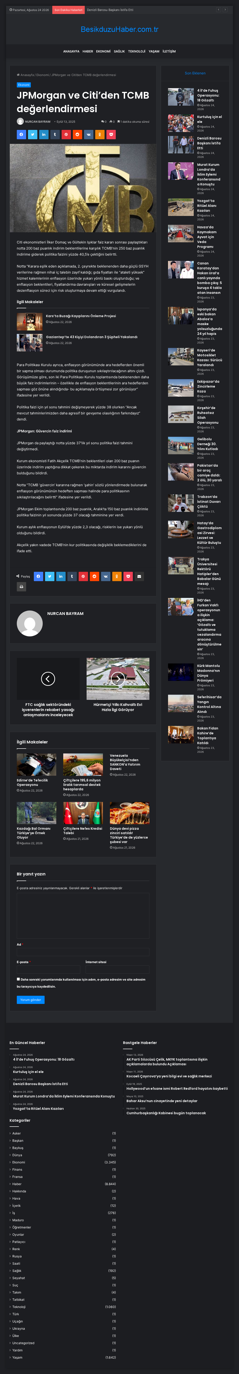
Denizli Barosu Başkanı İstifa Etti (209, 143)
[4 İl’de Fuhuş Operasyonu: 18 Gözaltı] (181, 97)
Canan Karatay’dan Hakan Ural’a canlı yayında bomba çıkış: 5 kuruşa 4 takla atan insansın (209, 278)
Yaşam (154, 51)
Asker (16, 1133)
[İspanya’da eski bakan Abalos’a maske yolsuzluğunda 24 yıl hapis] (181, 315)
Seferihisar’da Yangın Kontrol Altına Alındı (209, 704)
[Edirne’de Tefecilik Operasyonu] (36, 764)
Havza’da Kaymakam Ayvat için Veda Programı (207, 237)
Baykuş (17, 1148)
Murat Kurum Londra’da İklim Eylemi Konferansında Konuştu (130, 10)
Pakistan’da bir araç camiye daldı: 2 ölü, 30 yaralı (209, 472)
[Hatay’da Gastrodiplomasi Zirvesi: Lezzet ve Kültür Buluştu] (181, 529)
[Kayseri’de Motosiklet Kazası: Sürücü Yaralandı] (181, 356)
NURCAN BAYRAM (37, 121)
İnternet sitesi (96, 962)
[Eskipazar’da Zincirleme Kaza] (181, 388)
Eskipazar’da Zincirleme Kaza (208, 386)
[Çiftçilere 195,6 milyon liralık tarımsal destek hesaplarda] (83, 764)
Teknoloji (136, 51)
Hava (16, 1198)
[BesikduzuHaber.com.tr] (119, 29)
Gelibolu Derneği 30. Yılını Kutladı (207, 444)
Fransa (17, 1177)
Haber (88, 51)
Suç (15, 1285)
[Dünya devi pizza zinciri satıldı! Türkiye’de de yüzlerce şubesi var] (130, 813)
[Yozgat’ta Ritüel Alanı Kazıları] (181, 207)
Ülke (15, 1336)
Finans (17, 1169)
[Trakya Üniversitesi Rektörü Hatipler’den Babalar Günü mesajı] (181, 565)
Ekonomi (103, 51)
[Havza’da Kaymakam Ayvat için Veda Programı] (181, 233)
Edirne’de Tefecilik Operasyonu (32, 782)
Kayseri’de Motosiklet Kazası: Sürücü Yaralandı (209, 357)
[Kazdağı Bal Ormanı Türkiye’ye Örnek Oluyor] (36, 813)
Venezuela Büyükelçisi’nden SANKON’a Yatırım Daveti (125, 762)
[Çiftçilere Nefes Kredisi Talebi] (83, 813)
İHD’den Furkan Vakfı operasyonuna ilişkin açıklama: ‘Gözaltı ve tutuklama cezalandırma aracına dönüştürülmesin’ (209, 625)
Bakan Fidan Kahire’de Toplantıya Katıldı (207, 735)
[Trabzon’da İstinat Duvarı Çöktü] (181, 503)
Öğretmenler (21, 1227)
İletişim (169, 51)
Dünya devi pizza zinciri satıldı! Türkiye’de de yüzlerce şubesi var (129, 835)
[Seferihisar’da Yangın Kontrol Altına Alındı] (181, 703)
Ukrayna (18, 1328)
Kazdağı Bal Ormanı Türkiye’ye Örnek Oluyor (33, 833)
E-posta (24, 962)
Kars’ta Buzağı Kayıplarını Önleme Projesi (81, 316)
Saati (16, 1263)
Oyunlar (18, 1234)
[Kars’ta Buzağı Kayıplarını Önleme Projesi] (29, 321)
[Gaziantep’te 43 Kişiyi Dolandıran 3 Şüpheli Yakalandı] (29, 342)
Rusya (17, 1256)
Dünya (17, 1155)
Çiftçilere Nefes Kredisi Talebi (82, 830)
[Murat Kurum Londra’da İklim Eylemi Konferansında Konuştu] (181, 171)
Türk (15, 1314)
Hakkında (19, 1191)
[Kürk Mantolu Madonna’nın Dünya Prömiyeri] (181, 672)
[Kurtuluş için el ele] (181, 123)
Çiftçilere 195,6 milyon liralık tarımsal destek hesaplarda (82, 784)
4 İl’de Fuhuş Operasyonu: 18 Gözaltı (208, 95)
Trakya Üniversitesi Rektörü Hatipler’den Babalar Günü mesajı (209, 571)
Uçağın (17, 1321)
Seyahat (18, 1278)
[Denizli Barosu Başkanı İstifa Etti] (181, 144)
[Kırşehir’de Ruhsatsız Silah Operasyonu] (181, 414)
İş (13, 1213)
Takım (16, 1292)
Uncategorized (23, 1343)
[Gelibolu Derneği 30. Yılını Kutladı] (181, 445)
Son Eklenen (195, 73)
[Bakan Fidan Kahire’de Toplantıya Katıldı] (181, 734)
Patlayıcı (18, 1242)
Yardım (17, 1350)
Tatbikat (18, 1299)
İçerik (16, 1205)
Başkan (17, 1140)
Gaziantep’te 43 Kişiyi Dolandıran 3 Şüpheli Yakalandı (91, 337)
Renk (16, 1249)
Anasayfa (71, 51)
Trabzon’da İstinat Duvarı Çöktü (209, 501)
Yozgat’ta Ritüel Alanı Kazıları (206, 205)
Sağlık (119, 51)
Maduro (18, 1220)
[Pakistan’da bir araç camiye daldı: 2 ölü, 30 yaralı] (181, 472)
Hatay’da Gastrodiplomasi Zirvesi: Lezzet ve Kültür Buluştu (209, 533)
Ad (20, 944)
